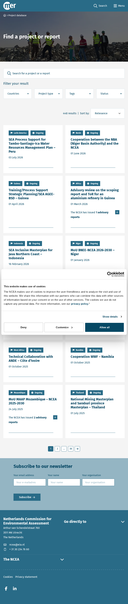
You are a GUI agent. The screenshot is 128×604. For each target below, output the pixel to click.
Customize (62, 327)
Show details (110, 316)
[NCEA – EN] (9, 6)
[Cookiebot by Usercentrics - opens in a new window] (109, 274)
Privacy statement (26, 576)
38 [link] (71, 448)
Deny (23, 327)
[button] (9, 73)
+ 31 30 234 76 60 (19, 549)
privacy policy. (80, 303)
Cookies (8, 576)
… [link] (64, 448)
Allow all (105, 327)
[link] (77, 448)
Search (100, 6)
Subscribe (25, 497)
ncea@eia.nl (17, 544)
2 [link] (57, 448)
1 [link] (50, 448)
